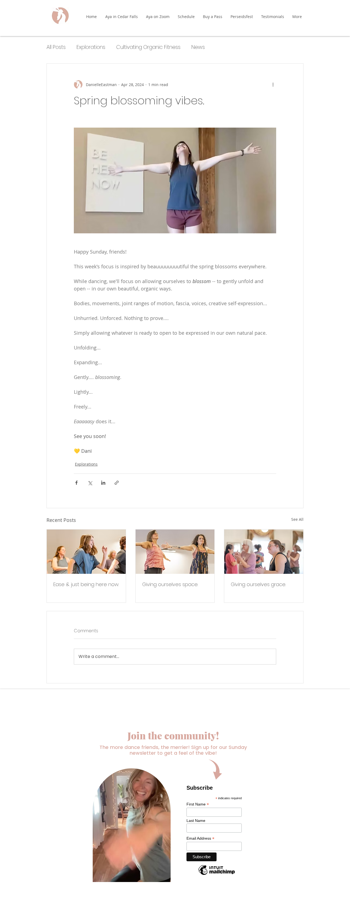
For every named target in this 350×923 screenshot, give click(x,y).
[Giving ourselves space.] (175, 552)
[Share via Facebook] (76, 482)
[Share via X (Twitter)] (89, 482)
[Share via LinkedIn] (103, 482)
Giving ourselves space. (170, 584)
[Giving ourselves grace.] (263, 552)
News (198, 47)
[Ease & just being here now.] (86, 552)
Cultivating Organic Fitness (148, 47)
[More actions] (273, 84)
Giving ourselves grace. (258, 584)
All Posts (56, 47)
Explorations (91, 47)
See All (297, 519)
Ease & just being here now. (86, 584)
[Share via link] (116, 482)
